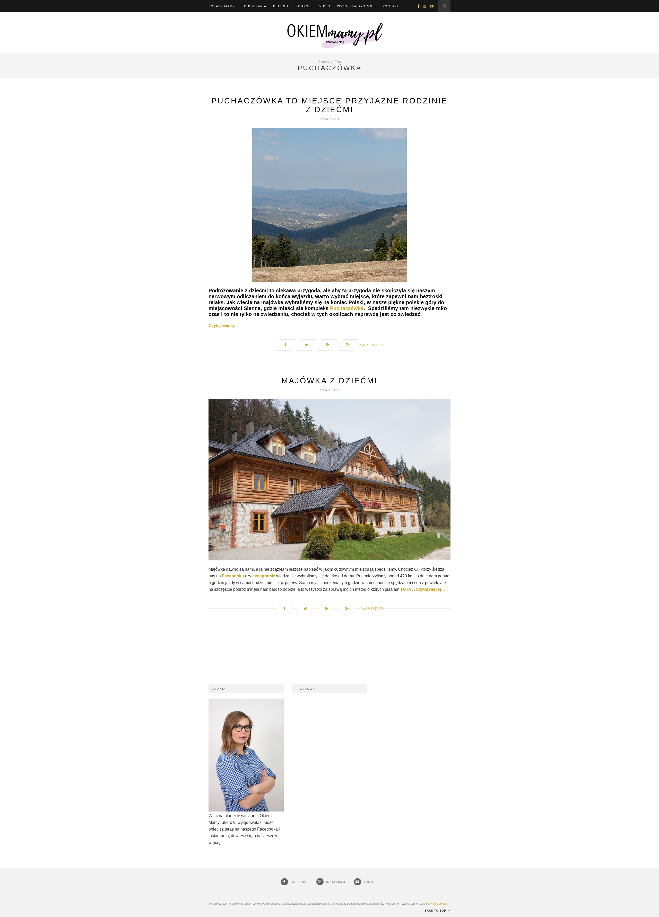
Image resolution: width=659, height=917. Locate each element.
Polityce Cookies (436, 903)
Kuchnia (281, 6)
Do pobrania (253, 6)
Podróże (304, 6)
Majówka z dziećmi (329, 380)
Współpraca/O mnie (356, 6)
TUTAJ (407, 589)
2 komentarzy (371, 345)
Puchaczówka (346, 308)
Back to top (436, 910)
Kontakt (391, 6)
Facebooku (233, 576)
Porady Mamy (222, 6)
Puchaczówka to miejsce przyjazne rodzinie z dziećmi (329, 105)
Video (325, 6)
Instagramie (263, 576)
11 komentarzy (371, 608)
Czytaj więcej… (223, 325)
